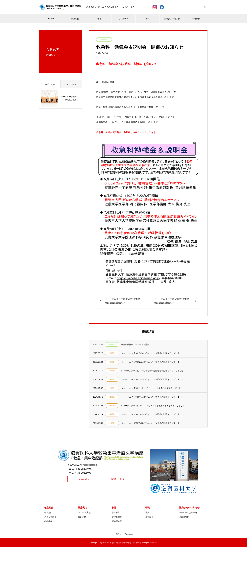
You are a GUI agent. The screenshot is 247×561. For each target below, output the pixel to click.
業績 (147, 512)
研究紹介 (149, 516)
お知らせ (117, 534)
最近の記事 (50, 84)
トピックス (71, 84)
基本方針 (48, 512)
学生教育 (116, 512)
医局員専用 (184, 516)
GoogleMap (83, 479)
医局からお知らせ (172, 18)
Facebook (129, 534)
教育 (99, 18)
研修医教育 (117, 521)
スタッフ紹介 (50, 516)
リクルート (123, 18)
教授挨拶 (48, 521)
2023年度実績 (84, 512)
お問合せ (196, 18)
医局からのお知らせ (188, 512)
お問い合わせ (117, 479)
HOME (51, 18)
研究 (148, 18)
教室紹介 (75, 18)
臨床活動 (82, 516)
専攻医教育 (117, 516)
